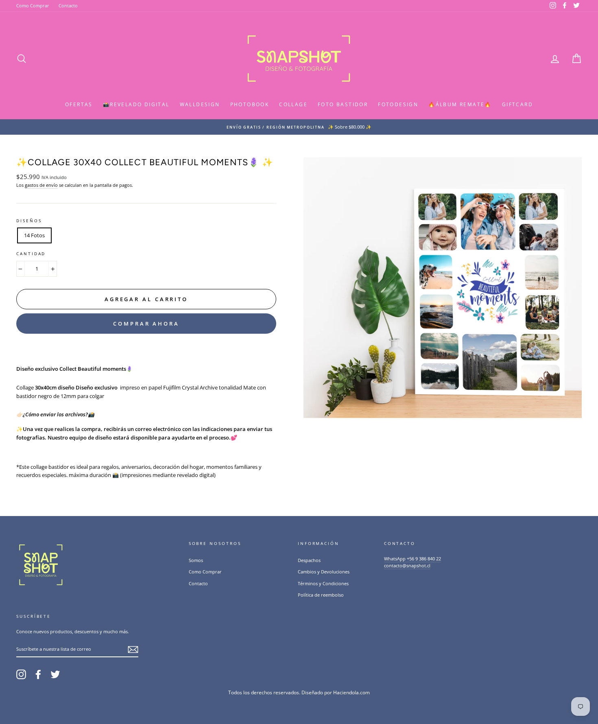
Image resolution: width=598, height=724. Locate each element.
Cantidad (31, 253)
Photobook (249, 104)
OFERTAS (79, 104)
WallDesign (200, 104)
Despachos (309, 560)
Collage (293, 104)
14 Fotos (34, 235)
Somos (196, 560)
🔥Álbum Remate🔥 (460, 104)
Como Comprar (32, 5)
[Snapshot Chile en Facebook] (38, 674)
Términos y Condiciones (323, 583)
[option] (299, 127)
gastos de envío (41, 185)
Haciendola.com (351, 692)
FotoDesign (398, 104)
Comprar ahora (146, 323)
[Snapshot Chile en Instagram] (21, 674)
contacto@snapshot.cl (407, 565)
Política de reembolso (321, 595)
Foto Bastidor (343, 104)
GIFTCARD (517, 104)
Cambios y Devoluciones (323, 572)
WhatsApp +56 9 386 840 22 (412, 559)
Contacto (68, 5)
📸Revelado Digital (136, 104)
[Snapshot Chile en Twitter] (55, 674)
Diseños (28, 220)
